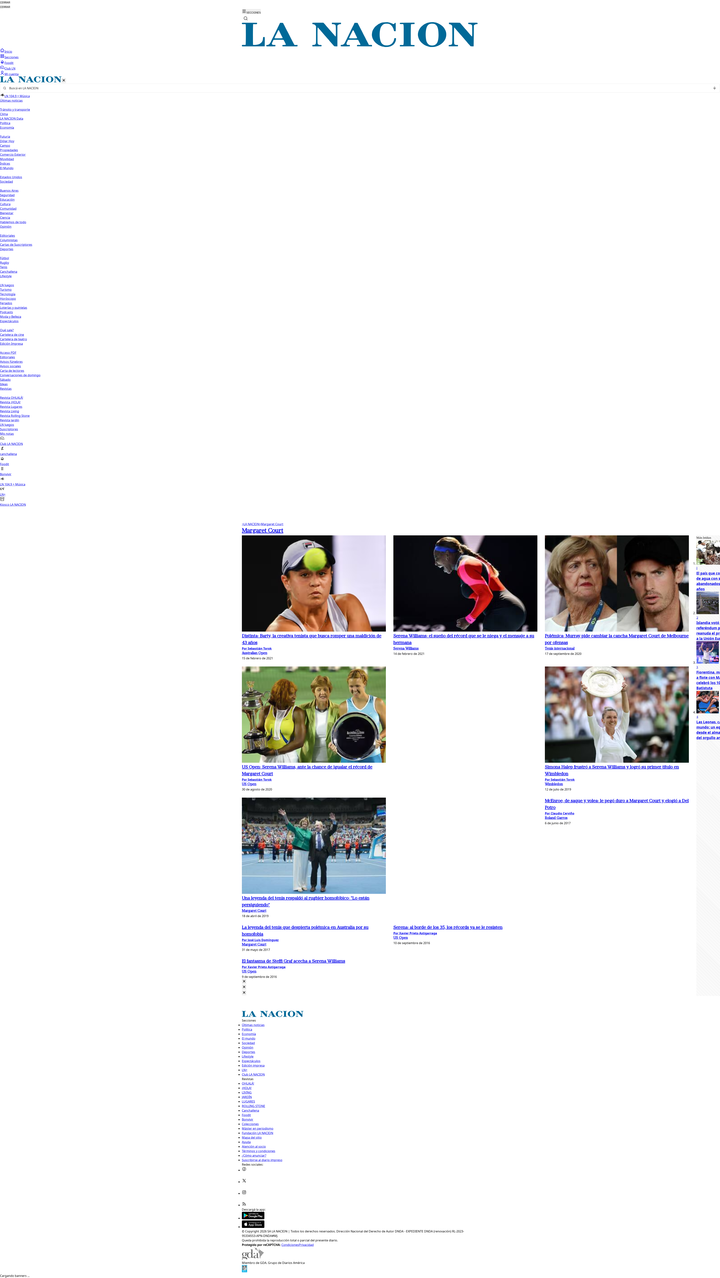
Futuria (5, 136)
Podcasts (6, 312)
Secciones (11, 57)
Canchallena (8, 272)
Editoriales (7, 236)
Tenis (3, 267)
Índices (5, 164)
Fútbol (4, 258)
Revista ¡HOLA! (10, 402)
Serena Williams (406, 649)
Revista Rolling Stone (15, 416)
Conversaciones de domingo (20, 375)
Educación (7, 200)
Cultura (5, 204)
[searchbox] (358, 88)
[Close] (244, 981)
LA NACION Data (11, 118)
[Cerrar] (64, 80)
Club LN (9, 68)
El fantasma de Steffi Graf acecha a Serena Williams (293, 961)
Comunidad (8, 209)
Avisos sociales (10, 366)
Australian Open (254, 653)
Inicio (8, 52)
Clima (4, 114)
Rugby (4, 263)
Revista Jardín (9, 420)
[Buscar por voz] (714, 88)
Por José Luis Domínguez (260, 940)
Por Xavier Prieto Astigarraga (415, 933)
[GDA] (253, 1258)
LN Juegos (7, 285)
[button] (360, 291)
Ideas (4, 384)
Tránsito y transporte (15, 109)
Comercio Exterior (13, 155)
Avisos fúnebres (11, 362)
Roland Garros (556, 818)
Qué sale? (7, 330)
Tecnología (7, 294)
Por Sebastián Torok (257, 648)
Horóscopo (8, 299)
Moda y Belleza (10, 317)
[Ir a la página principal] (360, 46)
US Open (249, 784)
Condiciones (290, 1245)
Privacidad (306, 1245)
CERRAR (5, 2)
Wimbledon (554, 784)
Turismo (6, 290)
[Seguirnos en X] (244, 1182)
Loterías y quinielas (13, 308)
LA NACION (250, 524)
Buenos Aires (9, 191)
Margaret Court (271, 524)
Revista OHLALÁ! (11, 398)
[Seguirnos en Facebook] (244, 1170)
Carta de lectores (12, 371)
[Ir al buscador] (245, 18)
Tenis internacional (559, 649)
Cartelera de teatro (13, 339)
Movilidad (7, 159)
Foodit (9, 63)
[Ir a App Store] (253, 1227)
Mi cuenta (11, 74)
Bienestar (7, 213)
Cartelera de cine (12, 335)
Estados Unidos (11, 177)
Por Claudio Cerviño (559, 813)
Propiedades (9, 150)
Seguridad (7, 195)
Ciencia (5, 218)
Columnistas (9, 240)
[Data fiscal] (244, 1271)
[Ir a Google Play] (253, 1218)
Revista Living (9, 411)
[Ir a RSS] (244, 1205)
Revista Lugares (11, 407)
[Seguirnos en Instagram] (244, 1193)
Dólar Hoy (7, 141)
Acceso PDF (8, 353)
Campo (5, 146)
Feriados (6, 303)
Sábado (5, 380)
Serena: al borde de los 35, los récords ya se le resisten (447, 927)
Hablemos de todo (13, 222)
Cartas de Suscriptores (16, 245)
